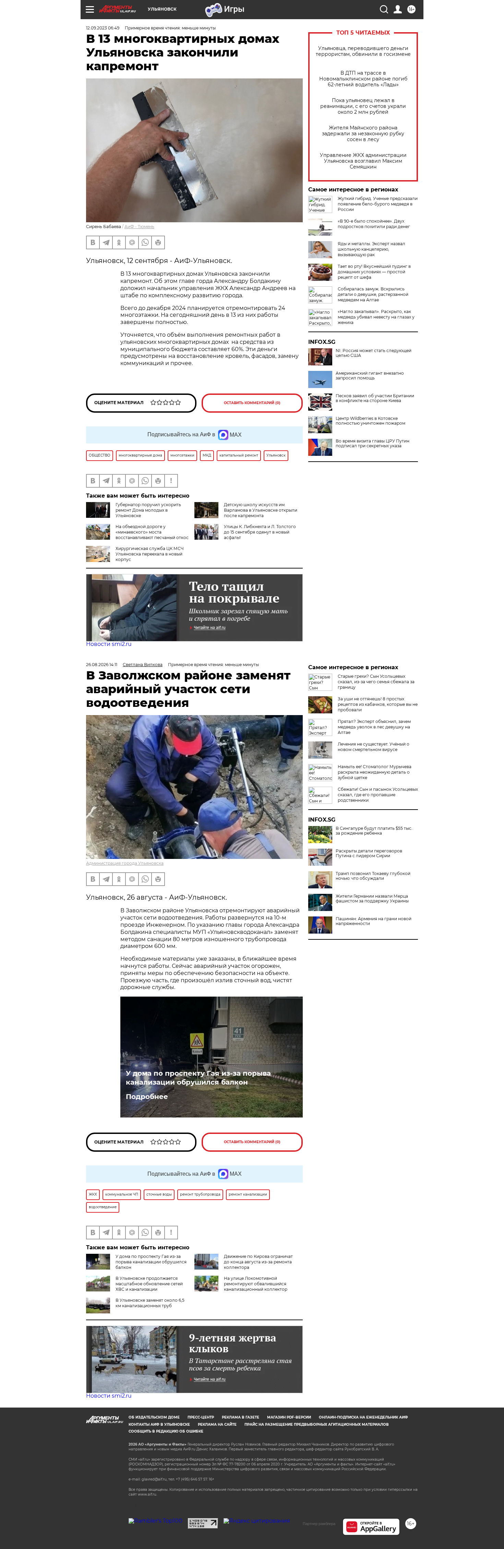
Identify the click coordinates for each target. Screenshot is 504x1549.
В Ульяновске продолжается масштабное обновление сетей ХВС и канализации (149, 1284)
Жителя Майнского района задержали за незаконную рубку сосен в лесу (363, 133)
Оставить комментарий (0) (252, 403)
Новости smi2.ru (109, 644)
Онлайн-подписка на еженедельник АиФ (363, 1417)
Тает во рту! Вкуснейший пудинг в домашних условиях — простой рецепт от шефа (374, 272)
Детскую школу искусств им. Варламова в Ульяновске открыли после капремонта (260, 510)
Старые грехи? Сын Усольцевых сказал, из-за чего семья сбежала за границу (376, 682)
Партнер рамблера (319, 1524)
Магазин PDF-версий (289, 1417)
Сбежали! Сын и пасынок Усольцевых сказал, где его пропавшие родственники (378, 795)
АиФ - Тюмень (139, 226)
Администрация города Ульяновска (125, 863)
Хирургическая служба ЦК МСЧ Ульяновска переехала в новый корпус (150, 554)
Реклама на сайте (217, 1424)
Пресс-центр (201, 1417)
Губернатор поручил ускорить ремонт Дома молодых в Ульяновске (148, 510)
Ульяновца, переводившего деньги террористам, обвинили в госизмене (363, 51)
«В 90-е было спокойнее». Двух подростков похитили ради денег (374, 223)
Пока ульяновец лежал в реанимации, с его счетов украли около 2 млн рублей (363, 106)
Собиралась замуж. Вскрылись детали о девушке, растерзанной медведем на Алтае (373, 294)
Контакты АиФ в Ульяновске (159, 1424)
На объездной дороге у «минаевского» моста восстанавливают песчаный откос (152, 532)
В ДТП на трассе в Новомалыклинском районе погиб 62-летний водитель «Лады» (363, 79)
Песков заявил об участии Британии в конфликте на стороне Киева (375, 398)
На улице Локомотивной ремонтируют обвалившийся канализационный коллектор (255, 1284)
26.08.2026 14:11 (101, 664)
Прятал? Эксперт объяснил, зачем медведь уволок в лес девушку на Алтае (374, 727)
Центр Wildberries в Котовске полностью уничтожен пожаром (370, 421)
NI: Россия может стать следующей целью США (373, 353)
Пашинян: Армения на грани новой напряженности (373, 921)
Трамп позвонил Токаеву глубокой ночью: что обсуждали (373, 876)
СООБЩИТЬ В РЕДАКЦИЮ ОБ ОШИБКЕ (166, 1431)
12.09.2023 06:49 (102, 27)
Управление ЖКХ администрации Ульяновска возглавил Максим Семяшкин (363, 161)
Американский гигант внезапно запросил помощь (370, 375)
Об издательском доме (154, 1417)
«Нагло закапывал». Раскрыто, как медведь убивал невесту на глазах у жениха (376, 317)
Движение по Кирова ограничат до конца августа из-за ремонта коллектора (258, 1262)
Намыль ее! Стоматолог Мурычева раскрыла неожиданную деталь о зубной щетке (374, 772)
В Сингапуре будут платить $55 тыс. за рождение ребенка (374, 831)
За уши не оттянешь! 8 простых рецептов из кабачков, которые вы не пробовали (378, 704)
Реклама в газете (240, 1417)
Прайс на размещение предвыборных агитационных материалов (316, 1424)
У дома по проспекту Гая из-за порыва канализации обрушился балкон (198, 1077)
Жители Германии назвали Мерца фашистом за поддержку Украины (372, 898)
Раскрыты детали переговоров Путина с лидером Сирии (369, 853)
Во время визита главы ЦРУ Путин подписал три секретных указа (372, 443)
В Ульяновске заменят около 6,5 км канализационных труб (150, 1303)
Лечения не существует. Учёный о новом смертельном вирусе (373, 746)
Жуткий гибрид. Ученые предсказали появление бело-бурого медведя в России (378, 204)
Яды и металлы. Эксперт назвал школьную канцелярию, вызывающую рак (371, 249)
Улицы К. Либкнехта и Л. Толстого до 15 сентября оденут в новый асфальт (260, 532)
